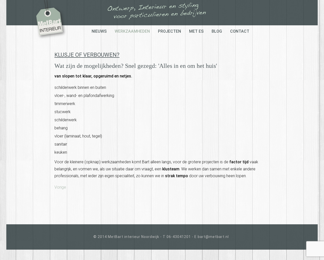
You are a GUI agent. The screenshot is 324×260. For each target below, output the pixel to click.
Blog (217, 31)
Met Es (196, 31)
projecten (169, 31)
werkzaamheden (132, 31)
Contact (239, 31)
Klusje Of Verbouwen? (86, 55)
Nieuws (99, 31)
